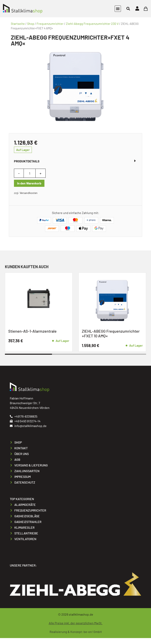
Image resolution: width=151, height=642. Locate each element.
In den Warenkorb (29, 183)
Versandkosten (29, 192)
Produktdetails (27, 161)
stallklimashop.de (81, 614)
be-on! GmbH (93, 632)
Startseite (18, 23)
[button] (118, 9)
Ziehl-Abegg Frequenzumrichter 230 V (92, 23)
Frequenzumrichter (50, 23)
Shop (30, 23)
